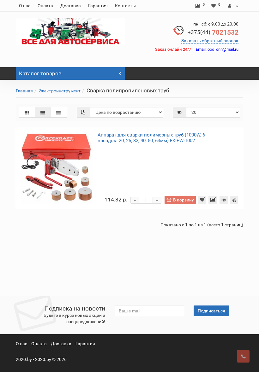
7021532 (213, 32)
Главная (24, 90)
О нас (24, 5)
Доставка (70, 5)
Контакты (125, 5)
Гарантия (98, 5)
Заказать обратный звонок (209, 40)
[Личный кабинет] (233, 5)
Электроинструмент (60, 90)
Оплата (45, 5)
